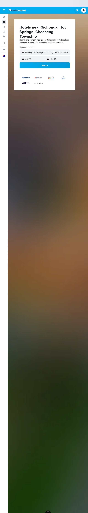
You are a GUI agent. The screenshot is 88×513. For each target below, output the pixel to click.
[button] (3, 10)
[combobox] (28, 47)
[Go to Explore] (4, 36)
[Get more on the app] (4, 43)
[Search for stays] (4, 22)
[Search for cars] (4, 27)
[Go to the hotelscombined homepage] (17, 10)
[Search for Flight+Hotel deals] (4, 31)
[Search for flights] (4, 17)
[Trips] (4, 49)
